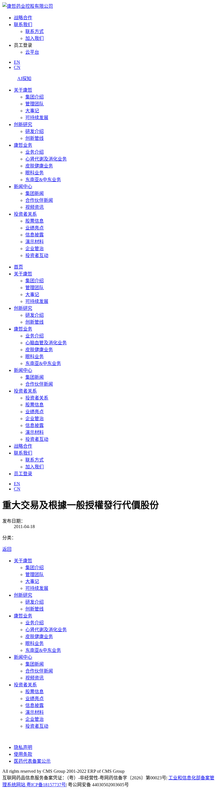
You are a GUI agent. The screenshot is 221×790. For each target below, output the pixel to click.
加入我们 (34, 38)
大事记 (32, 110)
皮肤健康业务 (39, 165)
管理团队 (34, 103)
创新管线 (34, 138)
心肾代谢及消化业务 (46, 159)
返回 (7, 549)
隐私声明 (23, 747)
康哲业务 (23, 145)
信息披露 (34, 234)
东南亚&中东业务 (43, 179)
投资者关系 (25, 214)
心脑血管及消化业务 (46, 342)
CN (17, 67)
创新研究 (23, 124)
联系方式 (34, 31)
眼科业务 (34, 172)
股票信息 (34, 221)
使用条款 (23, 754)
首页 (18, 266)
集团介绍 (34, 96)
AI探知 (24, 78)
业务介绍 (34, 152)
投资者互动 (36, 255)
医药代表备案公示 (32, 761)
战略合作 (23, 17)
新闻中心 (23, 186)
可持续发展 (36, 117)
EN (17, 62)
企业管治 (34, 248)
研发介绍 (34, 131)
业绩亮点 (34, 227)
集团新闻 (34, 193)
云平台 (32, 52)
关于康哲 (23, 90)
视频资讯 (34, 207)
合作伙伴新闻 (39, 200)
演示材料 (34, 241)
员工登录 (23, 473)
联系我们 (23, 24)
